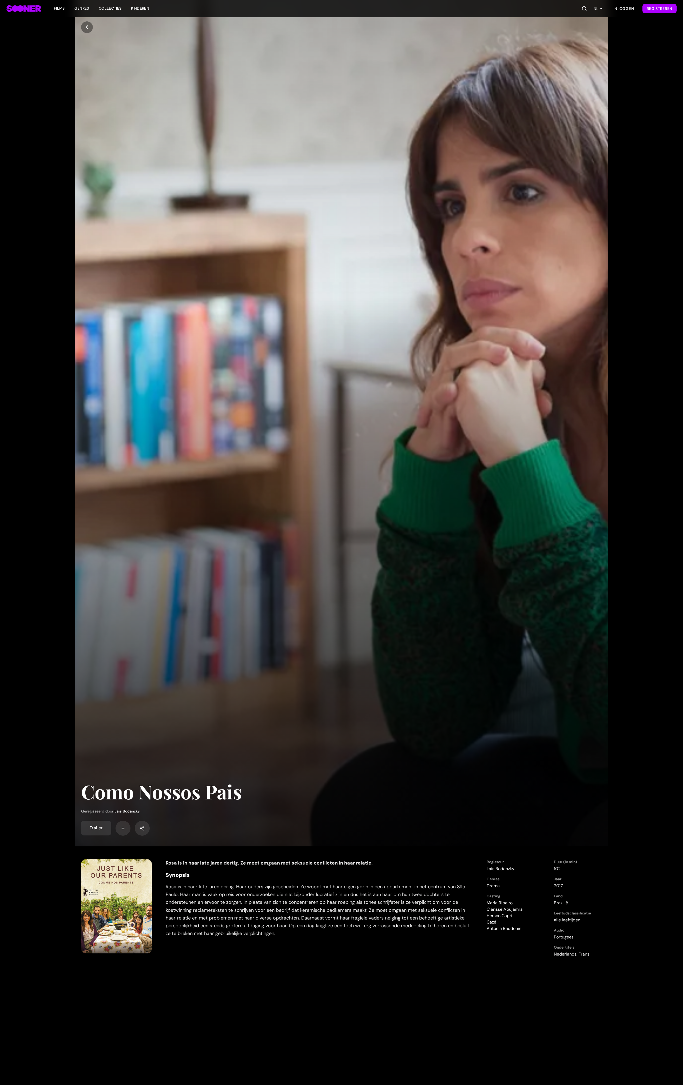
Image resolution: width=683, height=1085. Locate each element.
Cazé (491, 922)
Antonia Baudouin (504, 928)
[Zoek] (584, 8)
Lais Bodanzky (127, 811)
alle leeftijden (567, 920)
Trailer (96, 828)
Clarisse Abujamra (505, 909)
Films (59, 8)
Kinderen (140, 8)
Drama (493, 886)
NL (596, 8)
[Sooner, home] (23, 8)
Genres (81, 8)
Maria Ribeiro (500, 903)
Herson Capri (499, 915)
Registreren (659, 8)
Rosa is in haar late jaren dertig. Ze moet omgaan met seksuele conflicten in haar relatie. (269, 863)
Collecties (110, 8)
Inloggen (624, 8)
